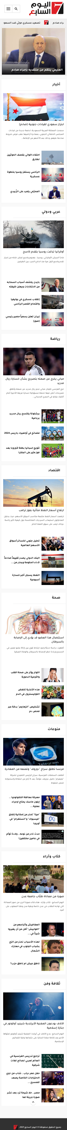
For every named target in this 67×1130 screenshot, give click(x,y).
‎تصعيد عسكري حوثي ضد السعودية (28, 23)
